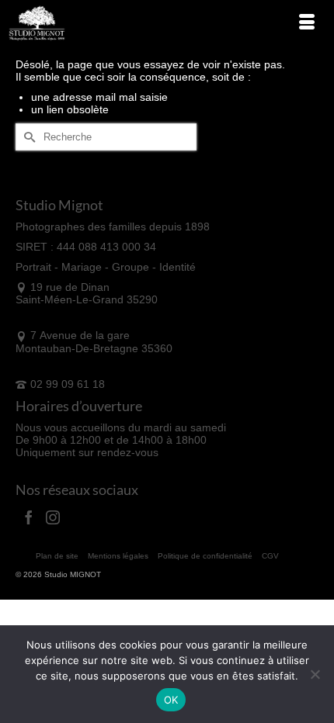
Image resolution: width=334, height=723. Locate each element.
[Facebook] (29, 517)
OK (171, 700)
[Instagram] (53, 517)
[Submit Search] (27, 136)
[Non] (314, 674)
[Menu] (306, 23)
